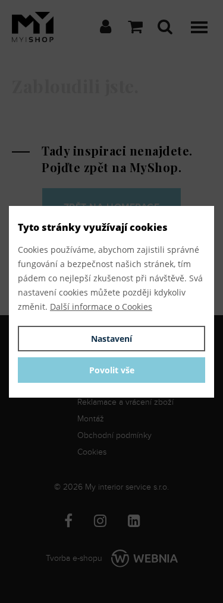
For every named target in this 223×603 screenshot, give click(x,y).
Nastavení (111, 338)
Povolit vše (111, 370)
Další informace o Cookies (101, 306)
